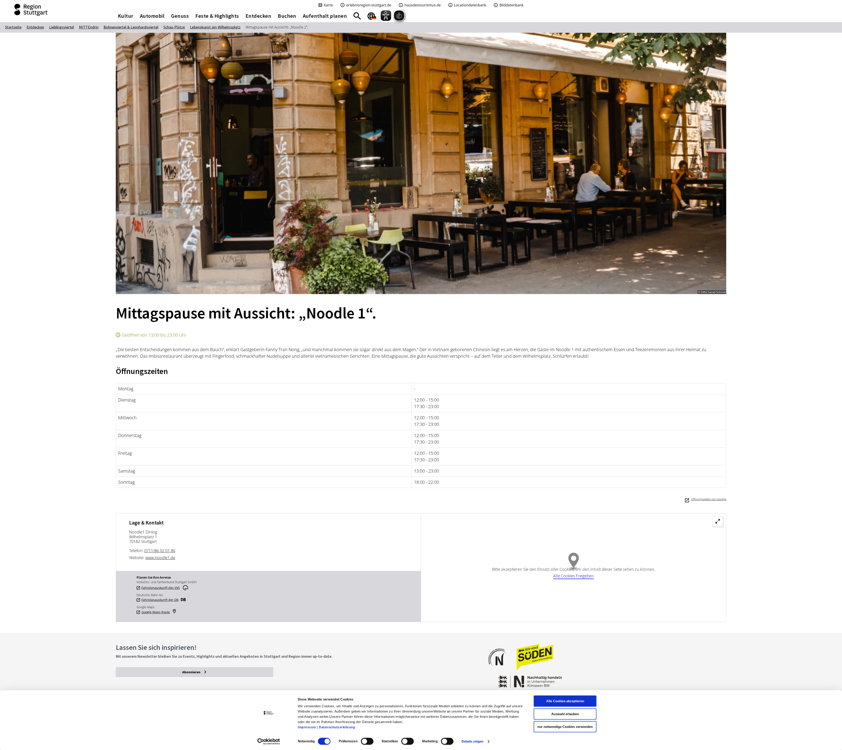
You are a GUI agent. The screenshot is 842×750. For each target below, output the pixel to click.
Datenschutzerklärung (337, 727)
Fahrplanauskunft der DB (159, 600)
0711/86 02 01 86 (159, 550)
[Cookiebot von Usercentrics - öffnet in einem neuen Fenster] (269, 741)
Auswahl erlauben (565, 714)
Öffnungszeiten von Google (708, 499)
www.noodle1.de (160, 557)
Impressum (307, 727)
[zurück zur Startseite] (53, 10)
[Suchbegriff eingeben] (357, 16)
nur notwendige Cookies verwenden (565, 727)
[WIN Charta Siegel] (657, 679)
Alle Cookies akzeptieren (565, 701)
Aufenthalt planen (325, 15)
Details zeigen (472, 741)
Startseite (13, 27)
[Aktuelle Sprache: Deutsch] (371, 16)
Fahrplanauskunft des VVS (160, 588)
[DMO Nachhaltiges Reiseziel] (499, 669)
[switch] (367, 741)
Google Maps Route (155, 612)
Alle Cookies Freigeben (573, 575)
